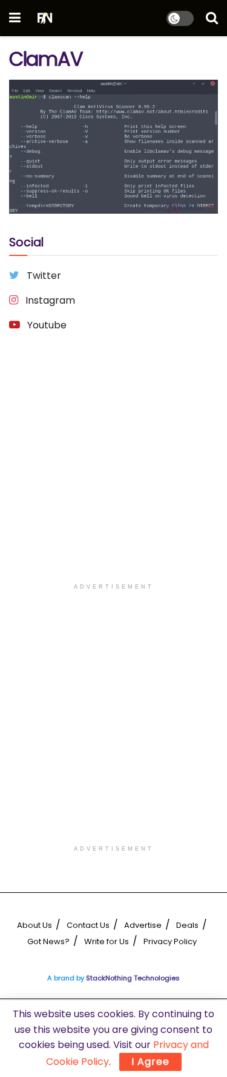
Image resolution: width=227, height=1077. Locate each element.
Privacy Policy (170, 941)
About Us (34, 925)
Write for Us (106, 941)
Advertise (143, 925)
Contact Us (88, 925)
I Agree (150, 1062)
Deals (187, 925)
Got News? (48, 941)
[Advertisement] (113, 464)
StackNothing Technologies (133, 978)
